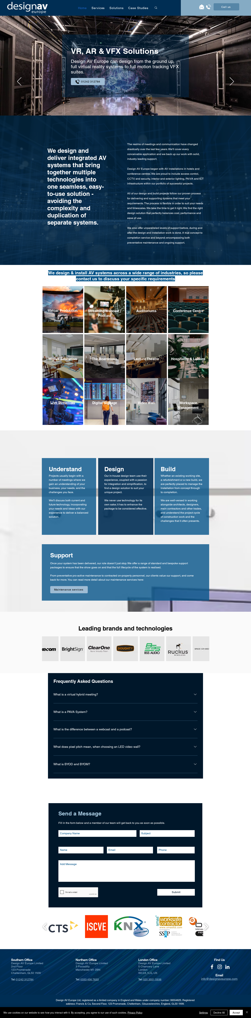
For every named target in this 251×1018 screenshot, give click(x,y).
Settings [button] (203, 1012)
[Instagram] (220, 967)
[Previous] (19, 81)
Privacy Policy (135, 1012)
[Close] (247, 1012)
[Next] (232, 81)
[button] (98, 7)
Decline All (219, 1012)
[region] (63, 309)
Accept (236, 1012)
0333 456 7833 (89, 979)
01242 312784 (24, 979)
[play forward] (206, 926)
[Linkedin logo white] (227, 967)
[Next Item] (48, 648)
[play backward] (45, 926)
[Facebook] (212, 967)
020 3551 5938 (152, 979)
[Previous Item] (203, 648)
